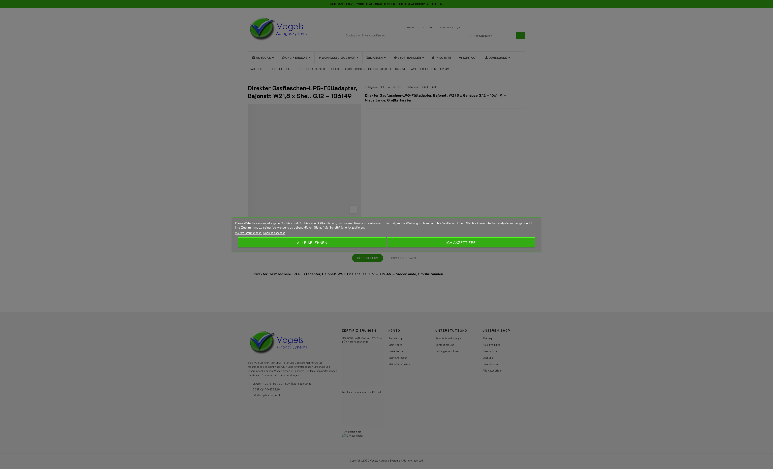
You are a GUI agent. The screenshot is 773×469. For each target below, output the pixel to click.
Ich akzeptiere (461, 242)
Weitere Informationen (248, 232)
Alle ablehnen (312, 242)
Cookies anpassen (274, 232)
